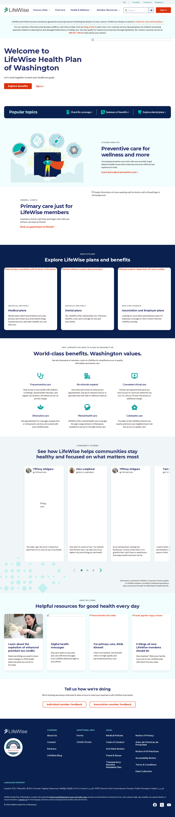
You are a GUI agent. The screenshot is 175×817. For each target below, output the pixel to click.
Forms (80, 735)
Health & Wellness (80, 10)
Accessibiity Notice (146, 758)
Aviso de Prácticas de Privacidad (147, 743)
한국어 (29, 788)
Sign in (163, 10)
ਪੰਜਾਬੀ (97, 788)
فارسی (161, 788)
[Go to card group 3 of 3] (93, 570)
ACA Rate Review (115, 749)
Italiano (154, 788)
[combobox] (138, 10)
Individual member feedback (64, 704)
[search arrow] (151, 10)
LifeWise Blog (54, 755)
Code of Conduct (115, 742)
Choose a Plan (40, 10)
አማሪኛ (76, 788)
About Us (52, 735)
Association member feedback (112, 704)
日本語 (69, 788)
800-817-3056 (75, 32)
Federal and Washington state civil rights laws (68, 797)
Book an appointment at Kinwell (36, 226)
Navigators (159, 2)
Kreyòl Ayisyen (120, 788)
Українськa (53, 788)
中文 (13, 788)
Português (145, 788)
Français (130, 788)
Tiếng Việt (21, 788)
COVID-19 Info (84, 742)
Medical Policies (114, 735)
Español (7, 788)
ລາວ (110, 788)
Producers (147, 2)
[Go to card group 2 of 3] (87, 570)
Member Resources (107, 10)
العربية (90, 788)
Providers (136, 2)
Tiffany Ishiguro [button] (43, 469)
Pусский (37, 788)
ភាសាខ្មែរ (63, 788)
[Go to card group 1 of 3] (82, 570)
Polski (137, 788)
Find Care (60, 10)
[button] (44, 470)
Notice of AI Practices (147, 751)
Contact (51, 742)
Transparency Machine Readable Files (114, 764)
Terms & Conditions (146, 765)
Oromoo (83, 788)
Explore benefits (18, 86)
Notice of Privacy (145, 735)
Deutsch (104, 788)
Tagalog (45, 788)
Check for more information (148, 21)
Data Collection (144, 771)
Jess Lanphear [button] (85, 469)
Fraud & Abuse (113, 755)
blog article (89, 27)
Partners (51, 749)
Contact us (22, 800)
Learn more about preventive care (118, 172)
